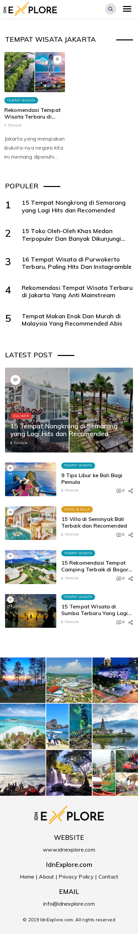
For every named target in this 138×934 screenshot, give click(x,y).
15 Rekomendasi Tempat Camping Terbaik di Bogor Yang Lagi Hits (95, 569)
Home (27, 876)
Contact (108, 876)
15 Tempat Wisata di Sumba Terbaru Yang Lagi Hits (94, 613)
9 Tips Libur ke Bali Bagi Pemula (92, 478)
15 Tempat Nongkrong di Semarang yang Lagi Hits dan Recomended (74, 206)
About (46, 876)
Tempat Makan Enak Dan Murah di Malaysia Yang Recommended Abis (72, 319)
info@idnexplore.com (69, 903)
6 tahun (19, 443)
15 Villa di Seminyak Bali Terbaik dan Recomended (94, 522)
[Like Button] (15, 380)
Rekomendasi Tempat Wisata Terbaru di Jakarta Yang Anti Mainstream (32, 120)
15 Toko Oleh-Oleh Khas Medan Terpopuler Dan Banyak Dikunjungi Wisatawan (71, 238)
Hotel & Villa (77, 509)
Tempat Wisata (21, 100)
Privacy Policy (76, 876)
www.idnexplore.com (69, 849)
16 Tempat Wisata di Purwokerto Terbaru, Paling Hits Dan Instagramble (77, 262)
